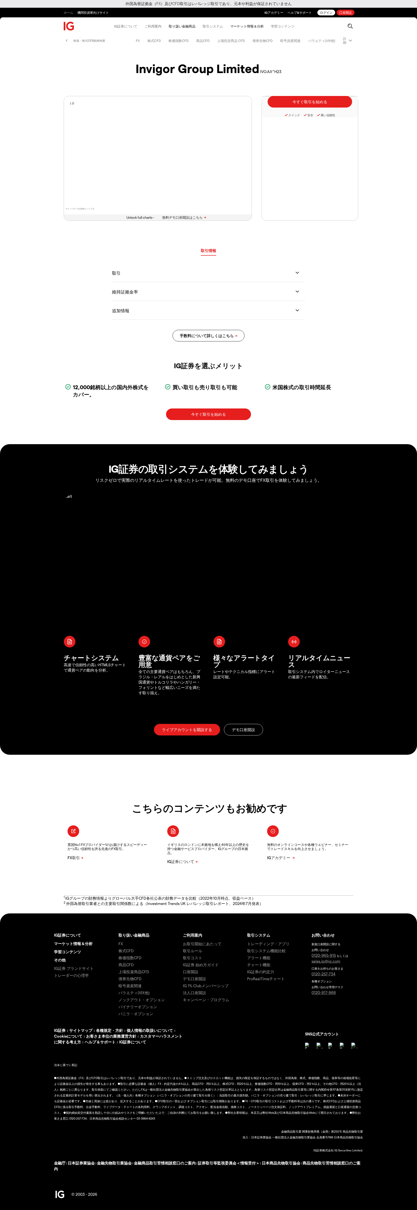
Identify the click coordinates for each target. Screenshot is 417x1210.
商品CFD (202, 41)
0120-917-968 (324, 992)
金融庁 (60, 1163)
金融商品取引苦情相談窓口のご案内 (165, 1163)
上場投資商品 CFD (231, 41)
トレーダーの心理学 (71, 975)
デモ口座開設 (194, 978)
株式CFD (154, 41)
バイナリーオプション (137, 1006)
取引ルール (192, 950)
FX (138, 41)
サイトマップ (80, 1030)
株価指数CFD (178, 41)
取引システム (213, 26)
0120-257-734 (323, 974)
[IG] (69, 26)
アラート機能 (258, 957)
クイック (294, 115)
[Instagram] (319, 1045)
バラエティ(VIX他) (321, 41)
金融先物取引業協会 (114, 1163)
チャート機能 (258, 964)
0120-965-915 (324, 955)
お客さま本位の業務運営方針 (111, 1036)
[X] (331, 1045)
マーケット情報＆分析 (247, 26)
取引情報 (208, 250)
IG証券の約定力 (260, 971)
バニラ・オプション (135, 1013)
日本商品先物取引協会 (281, 1163)
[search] (350, 26)
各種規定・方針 (109, 1030)
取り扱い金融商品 (182, 26)
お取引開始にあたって (202, 943)
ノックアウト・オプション (141, 999)
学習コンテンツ (282, 26)
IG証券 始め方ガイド (201, 964)
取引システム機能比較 (266, 950)
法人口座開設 (194, 992)
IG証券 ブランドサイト (74, 968)
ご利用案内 (153, 26)
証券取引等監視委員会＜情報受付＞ (229, 1163)
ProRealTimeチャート (266, 978)
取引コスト (192, 957)
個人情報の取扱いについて (150, 1030)
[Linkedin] (354, 1045)
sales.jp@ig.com (326, 961)
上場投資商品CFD (133, 971)
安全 (310, 115)
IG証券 (60, 1030)
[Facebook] (308, 1045)
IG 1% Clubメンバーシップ (206, 985)
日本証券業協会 (81, 1163)
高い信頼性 (328, 115)
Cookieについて (68, 1036)
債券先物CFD (262, 41)
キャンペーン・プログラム (206, 999)
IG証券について (125, 26)
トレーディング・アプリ (268, 943)
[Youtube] (343, 1045)
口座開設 (345, 12)
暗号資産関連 (290, 41)
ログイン (326, 12)
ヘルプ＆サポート (100, 1042)
